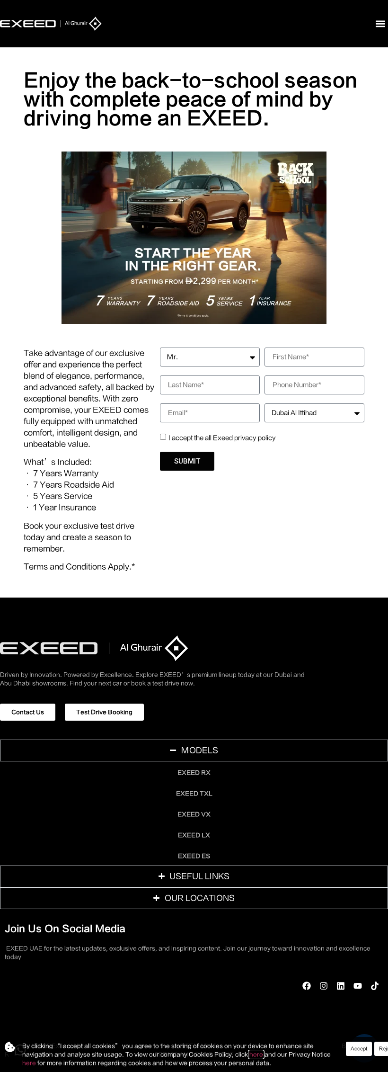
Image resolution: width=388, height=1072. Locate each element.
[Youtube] (357, 985)
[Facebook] (306, 985)
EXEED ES (194, 856)
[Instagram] (323, 985)
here (256, 1054)
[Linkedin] (340, 985)
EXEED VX (194, 814)
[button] (380, 24)
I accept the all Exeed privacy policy (222, 437)
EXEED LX (194, 835)
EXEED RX (194, 772)
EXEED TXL (194, 793)
